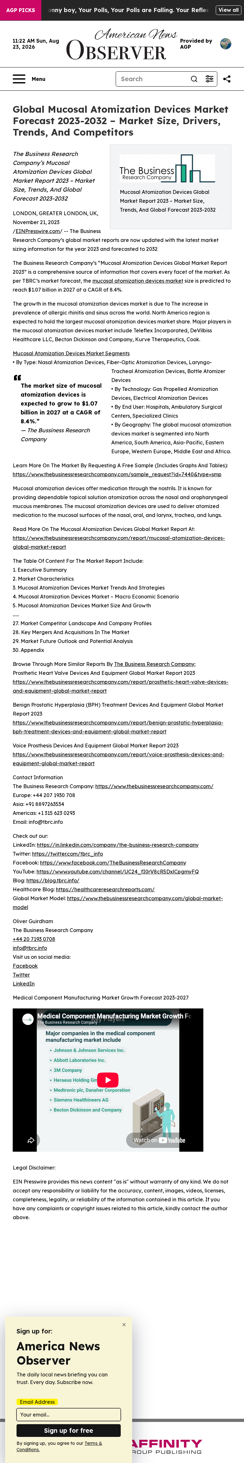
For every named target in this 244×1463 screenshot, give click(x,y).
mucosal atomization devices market (137, 281)
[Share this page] (226, 79)
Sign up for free (68, 1430)
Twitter (21, 975)
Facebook (25, 966)
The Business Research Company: (154, 664)
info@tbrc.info (30, 948)
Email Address (37, 1402)
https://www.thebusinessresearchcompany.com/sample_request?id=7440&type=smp (117, 474)
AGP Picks (20, 10)
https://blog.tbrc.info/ (52, 880)
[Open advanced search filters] (209, 79)
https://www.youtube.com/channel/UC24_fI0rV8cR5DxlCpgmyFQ (118, 871)
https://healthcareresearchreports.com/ (105, 889)
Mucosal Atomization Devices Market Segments (71, 353)
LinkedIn (24, 983)
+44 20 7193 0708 (34, 939)
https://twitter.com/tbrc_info (67, 854)
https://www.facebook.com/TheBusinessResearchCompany (113, 862)
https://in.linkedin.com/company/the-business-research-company (118, 845)
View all (229, 10)
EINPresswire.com (38, 231)
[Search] (194, 79)
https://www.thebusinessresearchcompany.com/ (154, 786)
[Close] (124, 1325)
